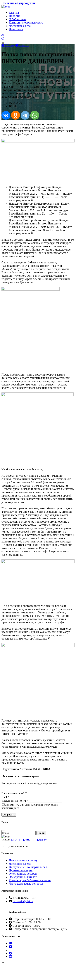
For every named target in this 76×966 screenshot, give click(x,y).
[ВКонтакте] (5, 115)
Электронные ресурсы (23, 873)
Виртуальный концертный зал (28, 867)
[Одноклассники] (15, 115)
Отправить (9, 814)
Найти (41, 833)
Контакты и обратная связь (26, 22)
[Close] (2, 830)
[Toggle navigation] (2, 43)
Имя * (5, 796)
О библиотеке (17, 19)
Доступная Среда (20, 25)
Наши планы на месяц (23, 860)
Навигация (16, 29)
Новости (14, 15)
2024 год (9, 45)
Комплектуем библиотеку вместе (30, 880)
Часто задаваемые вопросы (26, 883)
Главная (14, 12)
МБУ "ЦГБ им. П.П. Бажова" (29, 839)
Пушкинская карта (20, 870)
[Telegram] (25, 115)
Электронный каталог (23, 876)
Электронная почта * (14, 800)
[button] (2, 38)
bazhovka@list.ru (23, 901)
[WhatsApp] (34, 115)
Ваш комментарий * (14, 793)
